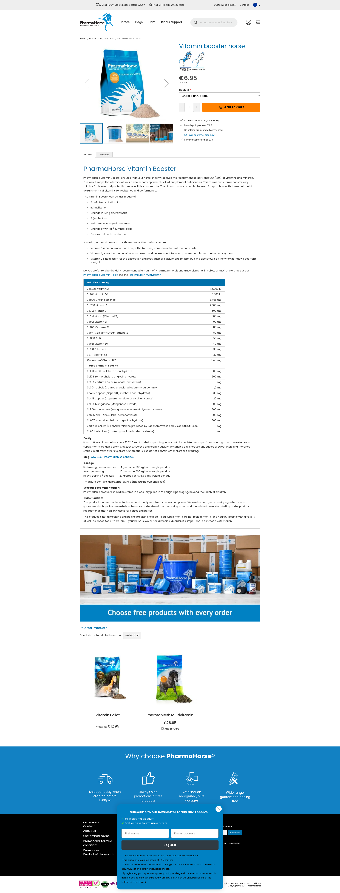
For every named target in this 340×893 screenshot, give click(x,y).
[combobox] (216, 22)
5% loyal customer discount (199, 134)
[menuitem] (124, 22)
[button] (256, 5)
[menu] (151, 22)
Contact (244, 4)
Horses (93, 38)
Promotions (91, 850)
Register (170, 845)
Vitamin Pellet (107, 714)
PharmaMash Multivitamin (145, 275)
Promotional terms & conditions (97, 843)
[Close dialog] (219, 809)
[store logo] (96, 22)
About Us (89, 831)
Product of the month (98, 854)
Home (83, 38)
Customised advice (225, 4)
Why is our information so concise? (112, 457)
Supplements (107, 38)
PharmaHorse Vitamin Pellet (100, 275)
